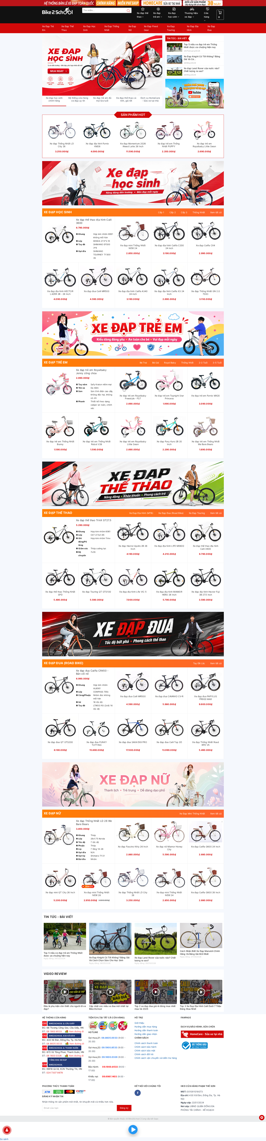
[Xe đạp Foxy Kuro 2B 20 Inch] (169, 435)
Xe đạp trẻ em (157, 15)
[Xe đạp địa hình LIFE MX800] (169, 540)
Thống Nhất (199, 212)
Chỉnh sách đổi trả (144, 1054)
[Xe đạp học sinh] (133, 183)
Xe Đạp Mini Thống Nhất (192, 813)
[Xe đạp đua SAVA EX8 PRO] (133, 736)
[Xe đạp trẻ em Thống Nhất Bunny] (60, 435)
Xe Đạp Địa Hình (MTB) (141, 513)
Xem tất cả (216, 212)
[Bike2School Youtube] (194, 93)
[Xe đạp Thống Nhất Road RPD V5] (205, 736)
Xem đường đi (76, 1031)
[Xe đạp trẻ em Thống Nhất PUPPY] (168, 137)
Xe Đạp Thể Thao (67, 28)
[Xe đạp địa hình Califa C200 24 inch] (169, 239)
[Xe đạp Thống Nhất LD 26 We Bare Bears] (78, 840)
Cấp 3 (184, 212)
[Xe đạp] (133, 3)
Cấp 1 (161, 212)
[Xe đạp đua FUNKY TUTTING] (97, 736)
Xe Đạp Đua (211, 28)
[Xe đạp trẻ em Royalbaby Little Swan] (204, 137)
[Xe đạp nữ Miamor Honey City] (169, 840)
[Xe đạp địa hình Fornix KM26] (97, 137)
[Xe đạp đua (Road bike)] (133, 634)
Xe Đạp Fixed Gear (151, 28)
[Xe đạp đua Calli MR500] (97, 285)
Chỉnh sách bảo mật (145, 1050)
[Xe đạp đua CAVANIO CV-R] (169, 690)
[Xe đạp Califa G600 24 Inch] (205, 840)
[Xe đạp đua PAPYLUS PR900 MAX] (205, 690)
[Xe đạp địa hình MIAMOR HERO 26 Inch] (169, 586)
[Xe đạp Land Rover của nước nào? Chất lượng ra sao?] (194, 71)
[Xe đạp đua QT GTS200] (60, 736)
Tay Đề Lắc (199, 663)
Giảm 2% (89, 886)
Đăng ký (124, 1108)
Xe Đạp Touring (171, 28)
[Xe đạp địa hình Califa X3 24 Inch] (169, 285)
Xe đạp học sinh (172, 15)
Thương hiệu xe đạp (191, 15)
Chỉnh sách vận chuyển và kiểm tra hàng (156, 1058)
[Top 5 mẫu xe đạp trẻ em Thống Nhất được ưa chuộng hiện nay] (194, 47)
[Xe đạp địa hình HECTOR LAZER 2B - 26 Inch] (60, 285)
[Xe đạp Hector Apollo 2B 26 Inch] (133, 540)
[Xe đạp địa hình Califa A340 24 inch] (133, 285)
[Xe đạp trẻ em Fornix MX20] (205, 390)
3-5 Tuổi (217, 362)
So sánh (4, 1139)
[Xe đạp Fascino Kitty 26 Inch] (133, 840)
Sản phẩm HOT (133, 115)
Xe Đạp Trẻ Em (48, 28)
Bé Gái (155, 362)
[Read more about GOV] (194, 1044)
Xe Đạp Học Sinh (89, 28)
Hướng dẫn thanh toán (146, 1030)
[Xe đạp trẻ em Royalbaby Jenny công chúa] (78, 390)
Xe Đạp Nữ (132, 28)
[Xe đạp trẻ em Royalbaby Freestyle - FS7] (133, 390)
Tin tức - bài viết (177, 38)
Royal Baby (170, 362)
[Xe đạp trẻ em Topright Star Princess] (169, 390)
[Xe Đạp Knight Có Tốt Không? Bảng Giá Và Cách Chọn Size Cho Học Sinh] (194, 59)
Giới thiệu (139, 1023)
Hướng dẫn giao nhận (146, 1034)
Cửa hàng (206, 15)
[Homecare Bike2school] (202, 1034)
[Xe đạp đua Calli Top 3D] (169, 736)
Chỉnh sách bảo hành (145, 1047)
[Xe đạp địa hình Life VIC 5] (133, 586)
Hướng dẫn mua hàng (146, 1026)
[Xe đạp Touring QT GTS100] (97, 586)
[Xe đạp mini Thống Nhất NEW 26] (97, 886)
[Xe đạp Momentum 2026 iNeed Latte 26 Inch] (133, 137)
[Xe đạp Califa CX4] (205, 239)
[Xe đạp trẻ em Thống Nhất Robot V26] (97, 435)
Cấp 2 (172, 212)
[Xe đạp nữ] (133, 784)
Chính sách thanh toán (146, 1043)
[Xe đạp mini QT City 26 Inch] (60, 886)
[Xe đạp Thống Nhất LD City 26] (61, 137)
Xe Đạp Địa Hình (193, 28)
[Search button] (127, 11)
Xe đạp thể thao (142, 15)
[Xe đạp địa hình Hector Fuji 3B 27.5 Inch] (205, 586)
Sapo (156, 1119)
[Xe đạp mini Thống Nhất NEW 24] (133, 239)
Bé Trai (143, 362)
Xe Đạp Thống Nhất (111, 28)
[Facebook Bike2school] (138, 1093)
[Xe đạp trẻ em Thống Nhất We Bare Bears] (205, 435)
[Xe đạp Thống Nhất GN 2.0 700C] (205, 285)
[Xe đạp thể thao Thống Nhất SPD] (60, 586)
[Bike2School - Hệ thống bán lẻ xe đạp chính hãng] (63, 11)
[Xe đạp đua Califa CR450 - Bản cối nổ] (78, 690)
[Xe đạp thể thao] (133, 484)
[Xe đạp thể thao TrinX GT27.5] (78, 540)
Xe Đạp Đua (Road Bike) (171, 513)
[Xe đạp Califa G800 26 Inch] (205, 886)
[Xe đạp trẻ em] (102, 65)
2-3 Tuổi (203, 362)
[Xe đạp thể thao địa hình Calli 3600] (78, 239)
